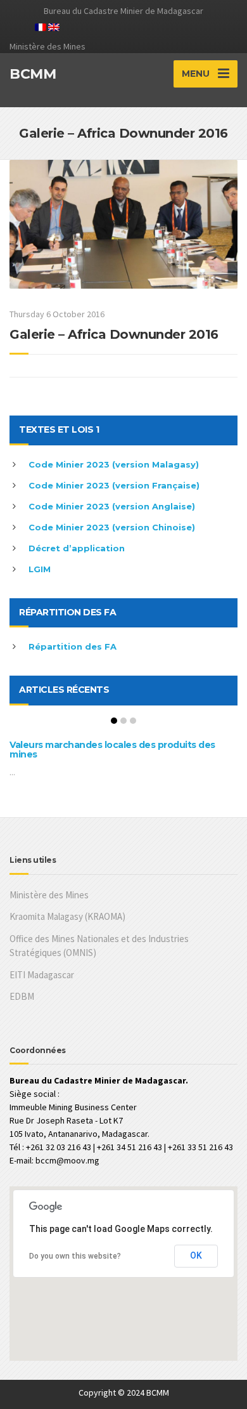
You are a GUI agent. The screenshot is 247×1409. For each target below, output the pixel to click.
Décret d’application (76, 548)
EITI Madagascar (42, 975)
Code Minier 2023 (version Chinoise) (111, 527)
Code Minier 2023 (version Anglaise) (111, 506)
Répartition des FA (72, 646)
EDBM (22, 996)
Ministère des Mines (49, 895)
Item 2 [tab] (123, 721)
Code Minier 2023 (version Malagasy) (113, 464)
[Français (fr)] (40, 26)
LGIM (39, 569)
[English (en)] (54, 26)
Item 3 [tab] (133, 721)
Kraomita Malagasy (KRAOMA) (67, 916)
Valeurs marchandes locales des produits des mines (112, 749)
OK (196, 1255)
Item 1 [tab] (114, 721)
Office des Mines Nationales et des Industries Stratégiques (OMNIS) (99, 946)
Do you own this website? (75, 1256)
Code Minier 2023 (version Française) (114, 485)
